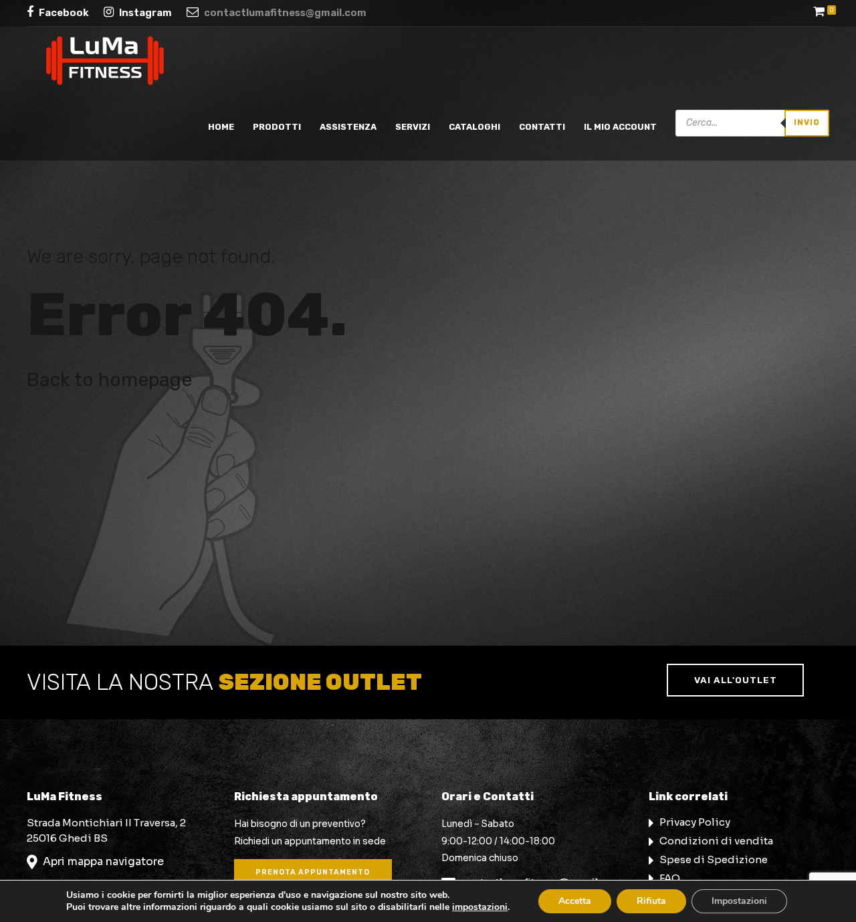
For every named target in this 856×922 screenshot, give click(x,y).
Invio (807, 122)
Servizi (412, 127)
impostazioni (480, 907)
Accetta (574, 901)
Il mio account (620, 127)
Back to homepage (109, 379)
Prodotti (277, 127)
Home (221, 127)
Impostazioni (739, 901)
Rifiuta (651, 901)
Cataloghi (474, 127)
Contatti (542, 127)
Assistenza (348, 127)
